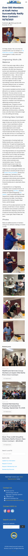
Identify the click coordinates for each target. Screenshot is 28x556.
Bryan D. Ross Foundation (11, 172)
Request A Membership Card (9, 466)
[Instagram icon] (15, 551)
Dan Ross (16, 190)
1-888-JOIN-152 (10, 496)
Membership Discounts (8, 469)
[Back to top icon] (25, 553)
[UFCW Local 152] (14, 2)
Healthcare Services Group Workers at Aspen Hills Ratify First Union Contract (13, 373)
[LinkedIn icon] (14, 551)
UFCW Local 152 (14, 23)
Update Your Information (8, 460)
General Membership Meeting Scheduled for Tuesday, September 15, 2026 (13, 406)
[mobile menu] (26, 2)
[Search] (22, 526)
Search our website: (9, 523)
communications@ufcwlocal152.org (15, 500)
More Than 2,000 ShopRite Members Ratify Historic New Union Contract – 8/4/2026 (13, 439)
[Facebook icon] (12, 551)
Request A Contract (7, 463)
